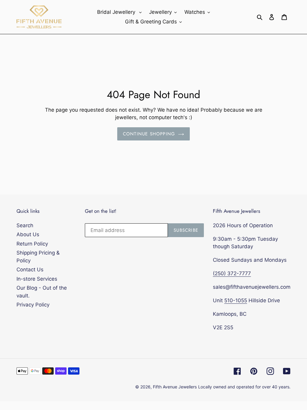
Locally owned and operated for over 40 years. (244, 386)
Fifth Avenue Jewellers (175, 386)
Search (24, 225)
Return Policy (32, 244)
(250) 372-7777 (232, 273)
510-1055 (235, 300)
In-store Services (36, 279)
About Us (27, 234)
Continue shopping (149, 134)
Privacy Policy (32, 305)
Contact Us (29, 270)
